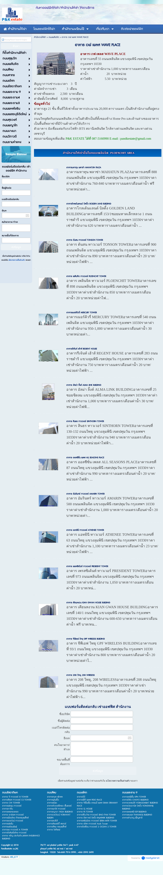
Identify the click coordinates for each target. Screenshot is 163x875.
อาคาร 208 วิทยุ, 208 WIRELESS (80, 675)
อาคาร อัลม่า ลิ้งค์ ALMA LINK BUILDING (83, 385)
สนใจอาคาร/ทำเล (10, 222)
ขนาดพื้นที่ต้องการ (10, 235)
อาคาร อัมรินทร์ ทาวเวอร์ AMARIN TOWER (85, 493)
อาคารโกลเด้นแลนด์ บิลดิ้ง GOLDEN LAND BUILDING (88, 203)
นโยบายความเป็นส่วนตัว (17, 260)
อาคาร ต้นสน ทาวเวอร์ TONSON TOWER (84, 239)
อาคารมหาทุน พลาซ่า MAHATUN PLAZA (83, 167)
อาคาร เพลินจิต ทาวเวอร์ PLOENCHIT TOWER (86, 276)
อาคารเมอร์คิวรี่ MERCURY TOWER (81, 312)
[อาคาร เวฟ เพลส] (56, 63)
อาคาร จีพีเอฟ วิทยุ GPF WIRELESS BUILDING (85, 638)
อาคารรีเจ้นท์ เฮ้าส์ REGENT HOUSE (81, 348)
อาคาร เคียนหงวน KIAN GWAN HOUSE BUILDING (88, 602)
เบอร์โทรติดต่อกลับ (10, 199)
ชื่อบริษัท (6, 176)
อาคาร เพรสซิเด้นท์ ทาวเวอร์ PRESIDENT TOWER (87, 566)
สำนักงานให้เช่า (40, 37)
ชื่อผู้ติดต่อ (6, 187)
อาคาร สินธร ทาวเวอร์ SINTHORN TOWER (85, 421)
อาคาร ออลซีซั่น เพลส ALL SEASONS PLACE (85, 457)
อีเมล (4, 210)
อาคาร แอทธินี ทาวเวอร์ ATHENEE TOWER (85, 530)
